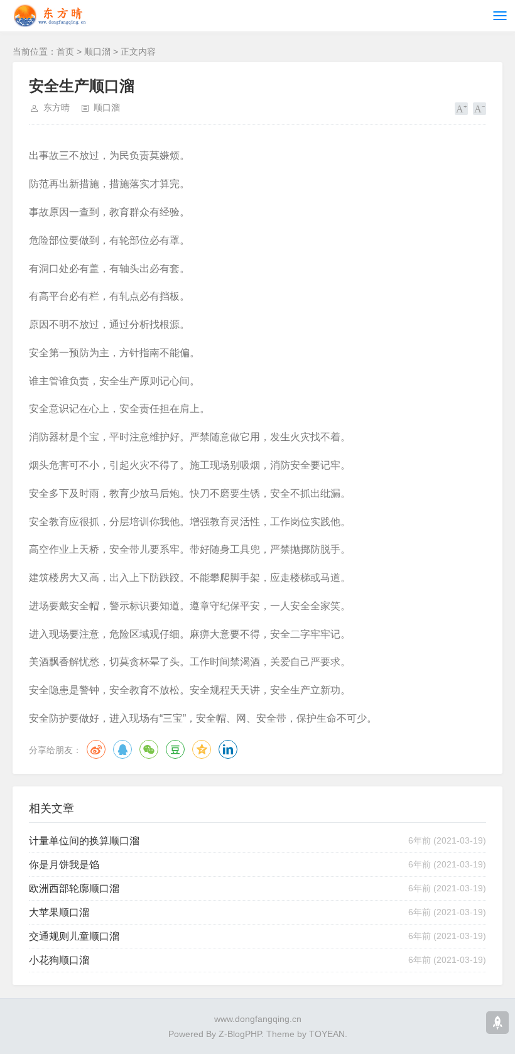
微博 (96, 749)
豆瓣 (175, 749)
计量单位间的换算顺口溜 (84, 840)
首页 (65, 51)
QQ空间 (201, 749)
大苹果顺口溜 (59, 912)
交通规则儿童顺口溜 (74, 936)
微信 (148, 749)
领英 (228, 749)
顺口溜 (97, 51)
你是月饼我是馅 (64, 864)
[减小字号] (479, 108)
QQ (122, 749)
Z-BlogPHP (240, 1034)
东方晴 (56, 107)
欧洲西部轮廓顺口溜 (74, 888)
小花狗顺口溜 (59, 960)
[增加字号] (461, 108)
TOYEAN (327, 1034)
